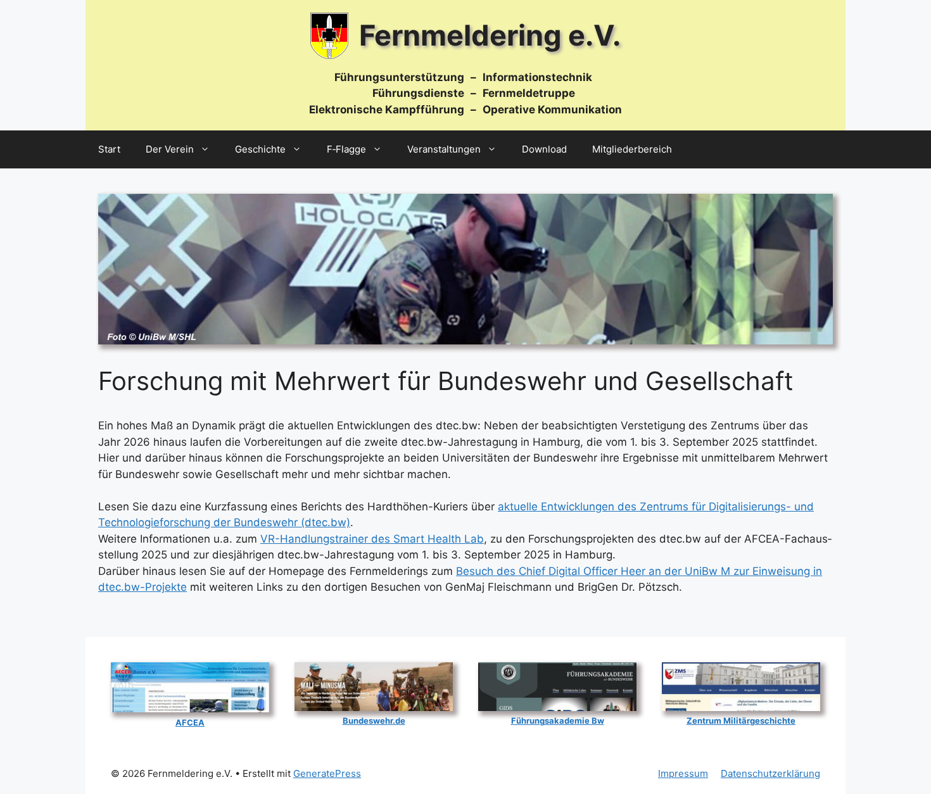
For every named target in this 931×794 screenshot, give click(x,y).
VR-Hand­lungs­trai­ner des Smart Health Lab (372, 538)
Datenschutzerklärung (770, 773)
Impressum (683, 773)
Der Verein (170, 149)
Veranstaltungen (444, 149)
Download (544, 149)
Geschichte (260, 149)
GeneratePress (327, 773)
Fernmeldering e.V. (490, 35)
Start (109, 149)
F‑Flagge (346, 149)
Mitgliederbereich (632, 149)
